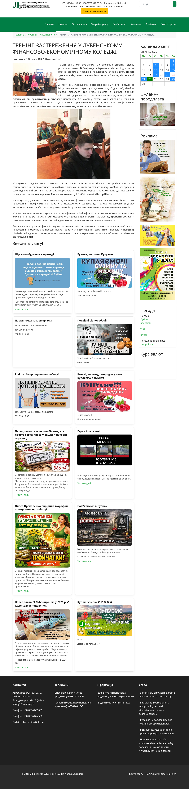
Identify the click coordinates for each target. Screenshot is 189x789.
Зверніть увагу (99, 24)
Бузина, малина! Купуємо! (95, 254)
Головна (49, 24)
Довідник (151, 24)
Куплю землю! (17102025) (94, 602)
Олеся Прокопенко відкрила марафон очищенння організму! (41, 507)
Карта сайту (136, 774)
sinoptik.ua (146, 344)
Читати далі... (22, 309)
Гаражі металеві (88, 431)
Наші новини (19, 59)
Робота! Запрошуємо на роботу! (37, 374)
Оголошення (79, 24)
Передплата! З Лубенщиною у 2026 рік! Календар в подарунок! (42, 603)
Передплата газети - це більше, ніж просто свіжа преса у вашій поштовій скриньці (41, 434)
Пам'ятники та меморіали (33, 320)
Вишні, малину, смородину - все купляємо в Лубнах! (99, 376)
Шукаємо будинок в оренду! (34, 254)
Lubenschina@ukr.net (115, 3)
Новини (62, 24)
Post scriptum (168, 24)
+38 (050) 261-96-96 (71, 3)
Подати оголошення (94, 11)
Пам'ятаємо (119, 24)
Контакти (136, 24)
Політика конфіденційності (160, 774)
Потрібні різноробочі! (92, 320)
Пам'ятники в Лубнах (92, 506)
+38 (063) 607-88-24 (92, 3)
